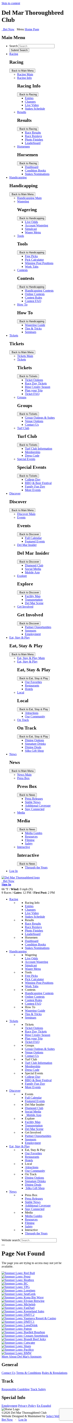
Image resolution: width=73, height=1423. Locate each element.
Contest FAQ (33, 301)
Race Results (33, 132)
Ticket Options (34, 380)
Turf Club (23, 428)
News (13, 754)
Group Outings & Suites (40, 417)
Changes (30, 101)
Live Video (32, 105)
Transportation (34, 599)
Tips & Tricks (33, 328)
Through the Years (36, 867)
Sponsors (30, 630)
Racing (13, 54)
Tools (20, 235)
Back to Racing (28, 94)
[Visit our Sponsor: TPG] (16, 1287)
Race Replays (33, 136)
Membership (32, 452)
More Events (33, 490)
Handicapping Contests (39, 290)
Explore (22, 575)
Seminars (30, 332)
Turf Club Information (38, 448)
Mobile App (32, 572)
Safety (29, 843)
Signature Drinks (35, 743)
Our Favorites (33, 682)
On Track (23, 720)
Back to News (27, 794)
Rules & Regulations (54, 1372)
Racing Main (25, 74)
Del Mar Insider (27, 545)
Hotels (29, 689)
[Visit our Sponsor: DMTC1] (18, 1321)
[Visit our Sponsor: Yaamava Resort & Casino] (29, 1318)
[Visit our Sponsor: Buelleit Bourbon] (23, 1332)
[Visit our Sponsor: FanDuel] (18, 1307)
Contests (22, 270)
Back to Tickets (28, 376)
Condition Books (35, 170)
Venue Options (34, 421)
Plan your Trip (34, 390)
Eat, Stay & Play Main (31, 658)
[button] (3, 1245)
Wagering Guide (35, 325)
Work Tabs (31, 266)
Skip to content (11, 3)
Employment (33, 634)
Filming (29, 840)
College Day (32, 479)
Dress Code (32, 455)
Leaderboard (32, 143)
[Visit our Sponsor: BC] (15, 1283)
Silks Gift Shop (34, 750)
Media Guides (33, 833)
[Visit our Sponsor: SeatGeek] (19, 1294)
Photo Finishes (34, 139)
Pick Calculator (34, 259)
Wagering (23, 201)
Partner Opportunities (38, 627)
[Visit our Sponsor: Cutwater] (18, 1342)
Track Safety (38, 1389)
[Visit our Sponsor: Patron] (17, 1328)
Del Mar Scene (34, 603)
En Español (44, 1405)
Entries (29, 98)
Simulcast (31, 229)
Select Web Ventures (58, 1416)
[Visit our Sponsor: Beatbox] (18, 1280)
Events (21, 517)
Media (21, 812)
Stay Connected (34, 809)
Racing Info (24, 77)
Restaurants (32, 685)
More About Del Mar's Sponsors (21, 1356)
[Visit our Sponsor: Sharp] (16, 1346)
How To (22, 304)
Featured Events (35, 541)
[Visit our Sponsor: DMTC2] (18, 1314)
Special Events (26, 459)
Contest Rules (33, 297)
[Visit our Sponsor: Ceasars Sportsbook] (25, 1335)
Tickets (13, 335)
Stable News (32, 802)
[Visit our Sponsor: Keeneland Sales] (23, 1311)
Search (13, 46)
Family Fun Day (35, 486)
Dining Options (34, 740)
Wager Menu (33, 232)
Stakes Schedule (35, 108)
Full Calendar (33, 538)
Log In (13, 871)
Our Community (35, 716)
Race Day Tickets (36, 383)
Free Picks (31, 256)
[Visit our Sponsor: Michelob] (18, 1304)
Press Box (23, 778)
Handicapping (18, 177)
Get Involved (25, 606)
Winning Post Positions (39, 263)
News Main (24, 774)
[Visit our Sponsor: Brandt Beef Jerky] (24, 1339)
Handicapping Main (29, 198)
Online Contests (35, 294)
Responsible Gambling (16, 1389)
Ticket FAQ (32, 393)
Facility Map (32, 596)
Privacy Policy (27, 1405)
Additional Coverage (38, 805)
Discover (14, 493)
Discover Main (26, 514)
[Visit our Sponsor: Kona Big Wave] (23, 1297)
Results (21, 112)
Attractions (31, 713)
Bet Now (7, 1419)
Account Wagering (36, 225)
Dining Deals (33, 747)
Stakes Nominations (37, 174)
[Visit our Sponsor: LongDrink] (20, 1325)
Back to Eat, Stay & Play (33, 678)
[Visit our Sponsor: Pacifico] (18, 1349)
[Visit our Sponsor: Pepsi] (16, 1276)
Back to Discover (29, 534)
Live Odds (31, 222)
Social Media (33, 569)
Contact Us (32, 424)
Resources (31, 836)
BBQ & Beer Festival (38, 483)
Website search (11, 1240)
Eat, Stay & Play (19, 637)
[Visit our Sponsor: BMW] (17, 1353)
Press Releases (34, 798)
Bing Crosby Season (37, 387)
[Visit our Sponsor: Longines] (18, 1290)
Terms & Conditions (28, 1372)
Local (20, 692)
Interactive (23, 847)
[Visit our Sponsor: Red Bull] (18, 1273)
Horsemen (23, 146)
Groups (21, 397)
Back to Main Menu (22, 70)
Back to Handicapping (31, 218)
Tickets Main (25, 356)
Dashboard (31, 167)
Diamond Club (34, 565)
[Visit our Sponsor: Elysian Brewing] (23, 1301)
